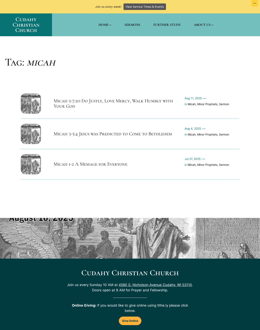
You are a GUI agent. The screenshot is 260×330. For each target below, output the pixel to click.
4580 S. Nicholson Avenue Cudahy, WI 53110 (155, 285)
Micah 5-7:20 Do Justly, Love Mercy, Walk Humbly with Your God (113, 103)
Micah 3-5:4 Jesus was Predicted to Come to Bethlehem (113, 134)
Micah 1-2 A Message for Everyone (90, 164)
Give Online (130, 320)
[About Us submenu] (212, 25)
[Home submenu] (110, 25)
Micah (192, 104)
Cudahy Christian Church (26, 25)
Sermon (224, 104)
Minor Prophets (207, 104)
